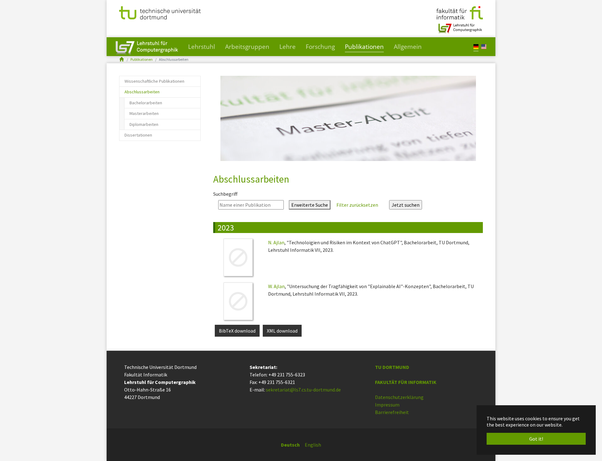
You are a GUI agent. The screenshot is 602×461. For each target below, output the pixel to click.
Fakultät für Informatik (405, 382)
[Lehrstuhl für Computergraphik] (459, 26)
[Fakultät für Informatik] (459, 12)
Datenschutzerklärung (399, 397)
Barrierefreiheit (392, 412)
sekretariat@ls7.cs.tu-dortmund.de (303, 389)
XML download (282, 331)
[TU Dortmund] (160, 12)
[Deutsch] (475, 46)
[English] (483, 46)
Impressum (387, 404)
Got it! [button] (536, 439)
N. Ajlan (276, 242)
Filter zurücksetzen (357, 205)
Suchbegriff (225, 194)
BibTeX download (237, 331)
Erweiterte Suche (309, 205)
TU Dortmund (392, 367)
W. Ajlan (276, 286)
